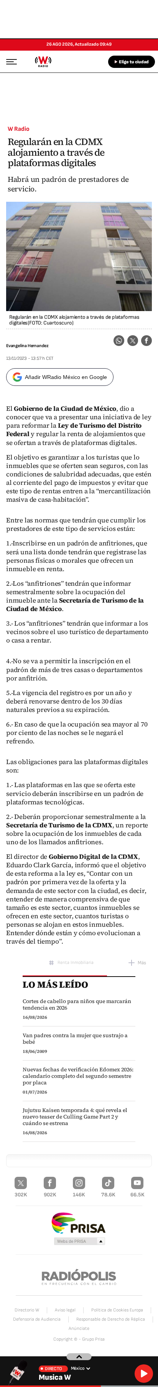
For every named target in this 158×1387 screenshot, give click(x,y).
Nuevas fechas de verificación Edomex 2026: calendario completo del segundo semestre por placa (78, 1076)
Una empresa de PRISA (79, 1223)
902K (50, 1194)
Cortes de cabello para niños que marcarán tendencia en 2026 (77, 1004)
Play (144, 1373)
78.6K (108, 1194)
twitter (132, 340)
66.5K (137, 1194)
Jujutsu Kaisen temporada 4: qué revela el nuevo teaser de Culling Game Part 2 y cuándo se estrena (75, 1117)
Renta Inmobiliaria (76, 962)
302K (21, 1194)
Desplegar (79, 1356)
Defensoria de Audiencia (37, 1319)
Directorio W (27, 1310)
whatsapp (119, 340)
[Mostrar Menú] (9, 61)
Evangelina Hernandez (27, 346)
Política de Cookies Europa (117, 1310)
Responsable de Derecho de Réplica (110, 1319)
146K (79, 1194)
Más (142, 963)
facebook (146, 340)
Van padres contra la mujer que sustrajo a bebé (75, 1038)
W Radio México (43, 61)
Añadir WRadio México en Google (66, 377)
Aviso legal (65, 1310)
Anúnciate (79, 1328)
